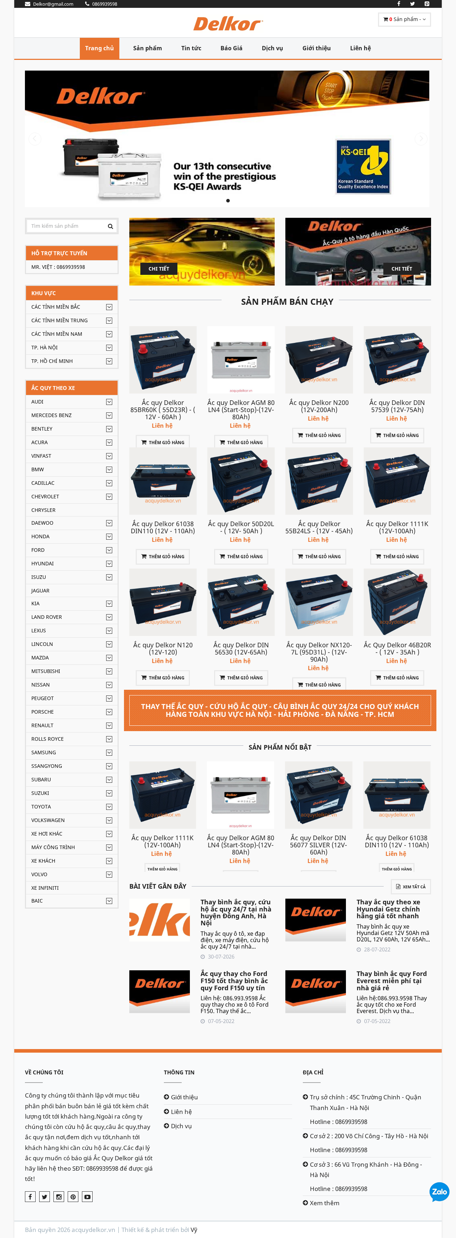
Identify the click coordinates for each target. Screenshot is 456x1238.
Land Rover (46, 617)
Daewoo (42, 522)
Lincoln (42, 644)
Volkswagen (48, 820)
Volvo (39, 874)
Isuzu (38, 577)
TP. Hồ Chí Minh (52, 361)
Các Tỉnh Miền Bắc (55, 306)
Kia (35, 603)
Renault (42, 725)
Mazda (40, 657)
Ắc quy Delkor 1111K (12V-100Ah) (397, 527)
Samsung (43, 752)
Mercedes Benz (51, 415)
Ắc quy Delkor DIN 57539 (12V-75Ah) (397, 406)
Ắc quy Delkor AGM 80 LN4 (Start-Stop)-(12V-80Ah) (241, 409)
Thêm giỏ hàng (167, 443)
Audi (37, 401)
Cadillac (43, 483)
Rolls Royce (47, 738)
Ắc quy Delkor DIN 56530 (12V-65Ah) (241, 648)
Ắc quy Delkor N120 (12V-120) (163, 648)
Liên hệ (360, 48)
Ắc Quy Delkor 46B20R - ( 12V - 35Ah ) (397, 648)
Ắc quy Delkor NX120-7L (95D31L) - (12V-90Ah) (319, 652)
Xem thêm (325, 1203)
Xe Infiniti (45, 887)
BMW (37, 469)
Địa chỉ (313, 1072)
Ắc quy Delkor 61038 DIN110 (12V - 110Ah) (163, 527)
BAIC (37, 900)
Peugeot (42, 698)
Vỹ (194, 1230)
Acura (39, 442)
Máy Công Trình (53, 847)
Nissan (40, 684)
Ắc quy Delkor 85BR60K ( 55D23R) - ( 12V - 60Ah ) (162, 409)
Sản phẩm (147, 48)
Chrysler (43, 510)
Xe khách (43, 860)
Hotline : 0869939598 (338, 1122)
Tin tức (191, 48)
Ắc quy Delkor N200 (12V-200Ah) (319, 406)
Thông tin (179, 1072)
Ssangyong (46, 766)
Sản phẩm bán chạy (287, 301)
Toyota (41, 806)
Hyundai (42, 563)
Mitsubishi (45, 671)
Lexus (38, 630)
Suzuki (40, 793)
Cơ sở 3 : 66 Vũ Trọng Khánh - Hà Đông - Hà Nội (366, 1169)
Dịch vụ (272, 48)
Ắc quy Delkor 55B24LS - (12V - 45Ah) (319, 527)
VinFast (41, 455)
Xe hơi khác (46, 833)
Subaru (41, 779)
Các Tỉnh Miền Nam (56, 334)
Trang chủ (99, 48)
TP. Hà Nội (44, 347)
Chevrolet (45, 496)
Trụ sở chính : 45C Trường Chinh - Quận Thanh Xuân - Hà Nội (365, 1102)
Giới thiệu (316, 48)
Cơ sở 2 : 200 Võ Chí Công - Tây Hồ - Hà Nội (369, 1136)
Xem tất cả (414, 886)
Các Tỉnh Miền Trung (59, 320)
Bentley (41, 428)
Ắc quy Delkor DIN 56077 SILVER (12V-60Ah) (318, 844)
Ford (38, 550)
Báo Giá (232, 48)
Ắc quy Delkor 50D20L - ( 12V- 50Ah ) (241, 527)
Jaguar (40, 590)
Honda (40, 536)
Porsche (42, 711)
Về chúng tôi (44, 1072)
